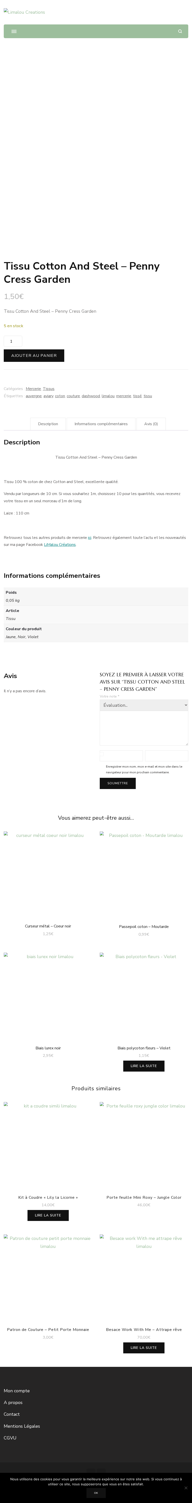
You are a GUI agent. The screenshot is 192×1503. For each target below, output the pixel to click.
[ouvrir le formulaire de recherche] (180, 31)
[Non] (185, 1487)
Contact (12, 1414)
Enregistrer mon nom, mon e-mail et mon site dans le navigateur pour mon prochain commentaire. (144, 769)
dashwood (91, 396)
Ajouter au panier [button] (48, 874)
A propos (13, 1402)
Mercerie (33, 389)
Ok (96, 1493)
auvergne (34, 396)
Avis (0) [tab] (151, 424)
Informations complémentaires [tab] (101, 424)
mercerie (123, 396)
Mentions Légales (22, 1426)
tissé (137, 396)
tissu (148, 396)
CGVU (10, 1438)
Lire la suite (144, 1066)
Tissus (48, 389)
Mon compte (17, 1391)
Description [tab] (48, 424)
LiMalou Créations (60, 544)
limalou (108, 396)
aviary (48, 396)
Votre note (109, 696)
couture (73, 396)
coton (60, 396)
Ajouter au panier (34, 355)
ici (89, 537)
